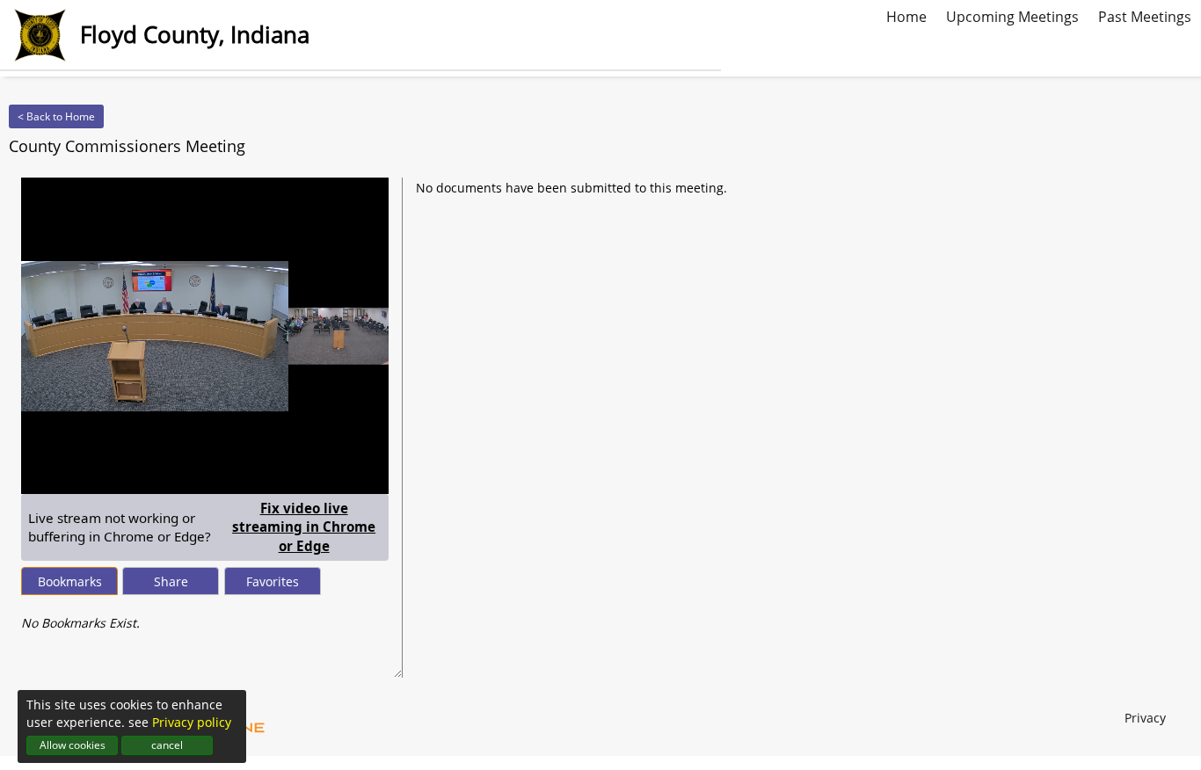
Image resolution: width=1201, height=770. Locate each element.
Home (906, 15)
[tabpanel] (205, 614)
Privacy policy (191, 722)
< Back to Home (56, 116)
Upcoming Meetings (1012, 15)
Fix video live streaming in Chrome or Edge (307, 527)
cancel (167, 744)
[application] (205, 336)
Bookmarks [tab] (70, 581)
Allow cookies (73, 744)
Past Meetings (1144, 15)
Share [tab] (171, 581)
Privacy (1145, 717)
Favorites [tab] (272, 581)
